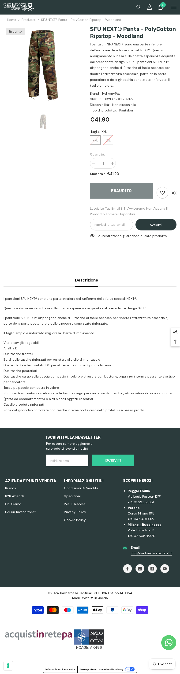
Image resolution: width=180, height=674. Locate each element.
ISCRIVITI (113, 460)
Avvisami (156, 225)
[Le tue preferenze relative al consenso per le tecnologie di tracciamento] (8, 665)
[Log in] (149, 7)
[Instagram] (139, 568)
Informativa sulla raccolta (60, 669)
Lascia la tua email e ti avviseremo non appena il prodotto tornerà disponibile (129, 211)
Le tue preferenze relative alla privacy (101, 669)
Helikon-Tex (111, 93)
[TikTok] (152, 568)
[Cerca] (139, 7)
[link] (162, 193)
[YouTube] (164, 568)
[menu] (173, 7)
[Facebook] (127, 568)
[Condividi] (172, 193)
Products (29, 20)
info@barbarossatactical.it (151, 553)
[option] (43, 65)
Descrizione (86, 280)
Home (11, 20)
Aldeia (103, 598)
